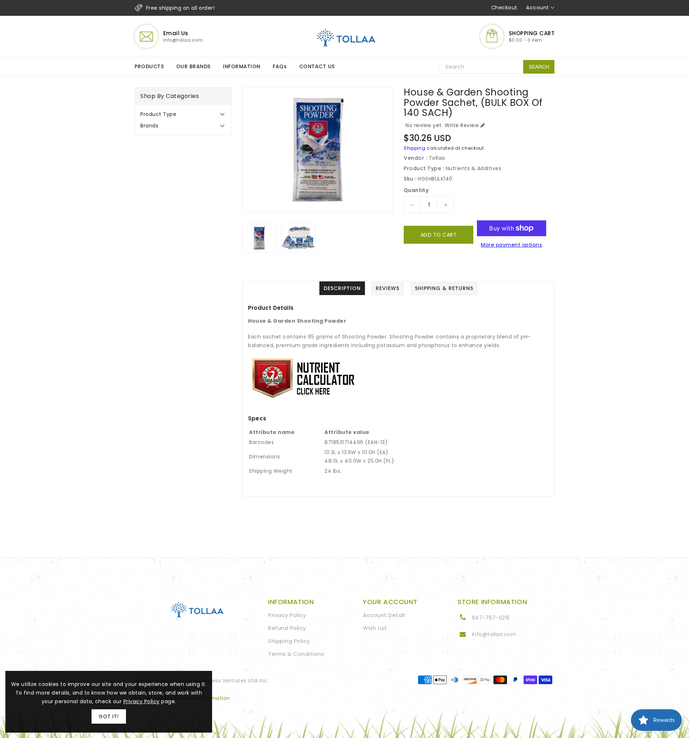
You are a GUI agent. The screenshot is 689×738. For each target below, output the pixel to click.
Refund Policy (287, 628)
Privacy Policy (287, 615)
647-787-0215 (491, 617)
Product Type (158, 114)
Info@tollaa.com (494, 634)
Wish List (375, 628)
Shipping (415, 148)
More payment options (511, 244)
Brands (149, 125)
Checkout (504, 7)
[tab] (183, 114)
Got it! (109, 716)
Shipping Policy (289, 641)
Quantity (416, 190)
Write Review (462, 125)
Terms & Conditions (296, 654)
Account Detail (384, 615)
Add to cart (439, 234)
